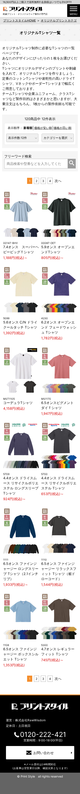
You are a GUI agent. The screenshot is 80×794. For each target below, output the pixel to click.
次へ (58, 181)
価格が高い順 (62, 128)
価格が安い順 (43, 128)
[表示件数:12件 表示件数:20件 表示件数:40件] (22, 138)
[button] (73, 10)
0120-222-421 (43, 734)
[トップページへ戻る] (23, 8)
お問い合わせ (43, 753)
